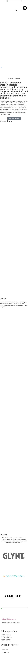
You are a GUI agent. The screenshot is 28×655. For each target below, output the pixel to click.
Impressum (5, 649)
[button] (16, 10)
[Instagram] (6, 626)
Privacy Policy (5, 652)
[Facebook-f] (25, 12)
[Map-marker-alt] (20, 8)
